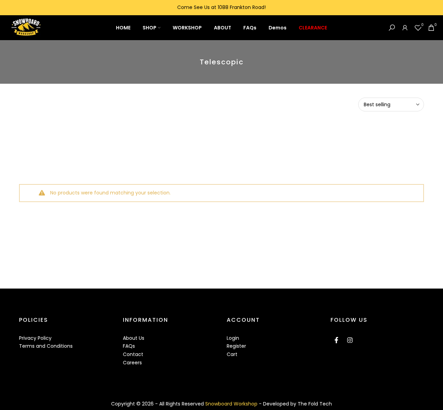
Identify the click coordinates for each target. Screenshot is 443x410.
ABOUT (222, 27)
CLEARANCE (313, 27)
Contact (133, 354)
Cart (232, 354)
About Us (133, 338)
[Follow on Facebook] (336, 340)
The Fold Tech (315, 403)
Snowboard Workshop (232, 403)
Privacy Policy (35, 338)
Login (233, 338)
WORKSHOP (187, 27)
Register (236, 346)
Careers (132, 362)
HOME (123, 27)
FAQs (249, 27)
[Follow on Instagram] (350, 340)
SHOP (149, 27)
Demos (278, 27)
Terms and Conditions (46, 346)
